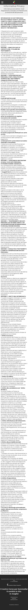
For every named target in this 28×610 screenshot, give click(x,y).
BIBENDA (14, 598)
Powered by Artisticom (14, 604)
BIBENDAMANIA (14, 599)
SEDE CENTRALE (14, 597)
